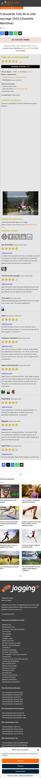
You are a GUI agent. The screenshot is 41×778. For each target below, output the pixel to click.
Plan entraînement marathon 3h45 (12, 699)
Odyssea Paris (6, 656)
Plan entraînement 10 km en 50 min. (12, 729)
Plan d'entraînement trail (20, 89)
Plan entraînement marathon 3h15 (12, 704)
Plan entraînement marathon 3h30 (12, 701)
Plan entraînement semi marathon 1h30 (14, 717)
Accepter (20, 761)
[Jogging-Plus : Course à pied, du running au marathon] (12, 3)
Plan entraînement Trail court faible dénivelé (15, 743)
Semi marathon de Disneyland (11, 682)
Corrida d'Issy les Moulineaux (10, 661)
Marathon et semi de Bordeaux (11, 645)
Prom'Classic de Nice (8, 670)
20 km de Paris (6, 631)
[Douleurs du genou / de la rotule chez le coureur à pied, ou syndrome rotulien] (31, 513)
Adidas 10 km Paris (7, 640)
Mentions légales (6, 600)
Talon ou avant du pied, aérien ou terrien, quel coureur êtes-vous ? (9, 523)
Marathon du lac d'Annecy (9, 675)
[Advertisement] (20, 151)
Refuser (20, 766)
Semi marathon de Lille (8, 663)
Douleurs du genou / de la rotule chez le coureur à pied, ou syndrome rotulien (31, 523)
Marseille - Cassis (7, 638)
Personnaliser (20, 771)
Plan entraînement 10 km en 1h (11, 727)
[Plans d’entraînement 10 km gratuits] (9, 491)
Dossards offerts (17, 8)
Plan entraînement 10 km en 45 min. (12, 731)
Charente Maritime (21, 77)
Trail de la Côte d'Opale (8, 677)
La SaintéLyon (6, 647)
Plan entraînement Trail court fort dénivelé (14, 745)
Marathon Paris (6, 624)
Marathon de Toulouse (8, 668)
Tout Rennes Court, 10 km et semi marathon (15, 659)
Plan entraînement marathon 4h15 (12, 695)
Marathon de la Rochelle (9, 666)
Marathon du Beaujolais (9, 650)
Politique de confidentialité (26, 775)
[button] (38, 750)
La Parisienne (6, 636)
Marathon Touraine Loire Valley (11, 643)
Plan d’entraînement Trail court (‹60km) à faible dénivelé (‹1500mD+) (31, 568)
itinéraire (29, 72)
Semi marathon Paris (8, 627)
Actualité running (5, 8)
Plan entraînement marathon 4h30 (12, 692)
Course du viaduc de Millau (10, 652)
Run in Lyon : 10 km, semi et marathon (13, 629)
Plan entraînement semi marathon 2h (13, 713)
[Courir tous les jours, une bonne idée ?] (9, 558)
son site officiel (28, 48)
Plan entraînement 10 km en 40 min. (12, 733)
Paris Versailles (6, 634)
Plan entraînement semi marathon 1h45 (14, 715)
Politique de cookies (12, 775)
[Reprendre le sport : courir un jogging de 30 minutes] (9, 536)
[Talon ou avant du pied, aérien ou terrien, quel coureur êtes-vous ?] (9, 513)
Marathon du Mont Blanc (9, 679)
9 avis (20, 62)
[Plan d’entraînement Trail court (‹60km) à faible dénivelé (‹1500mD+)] (31, 558)
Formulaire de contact (7, 614)
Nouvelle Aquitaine (8, 77)
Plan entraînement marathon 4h (11, 697)
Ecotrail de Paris (7, 672)
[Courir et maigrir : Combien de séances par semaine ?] (31, 491)
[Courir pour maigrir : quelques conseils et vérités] (31, 536)
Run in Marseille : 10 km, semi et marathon (14, 654)
